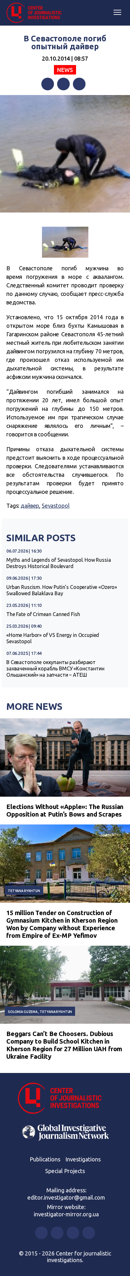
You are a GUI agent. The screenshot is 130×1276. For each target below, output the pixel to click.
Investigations (83, 1159)
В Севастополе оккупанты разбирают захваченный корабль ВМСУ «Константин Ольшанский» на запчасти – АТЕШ (55, 668)
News (65, 70)
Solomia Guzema (23, 1012)
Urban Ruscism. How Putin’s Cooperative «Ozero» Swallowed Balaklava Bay (61, 590)
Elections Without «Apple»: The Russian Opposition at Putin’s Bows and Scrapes (64, 810)
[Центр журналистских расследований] (36, 13)
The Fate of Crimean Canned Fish (43, 614)
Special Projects (65, 1171)
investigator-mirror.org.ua (66, 1214)
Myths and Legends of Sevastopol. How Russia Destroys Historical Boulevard (58, 563)
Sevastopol (56, 505)
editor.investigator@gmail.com (66, 1197)
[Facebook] (47, 84)
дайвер (30, 505)
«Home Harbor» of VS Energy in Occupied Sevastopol (52, 638)
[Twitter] (63, 84)
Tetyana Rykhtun (24, 891)
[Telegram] (79, 84)
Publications (45, 1159)
